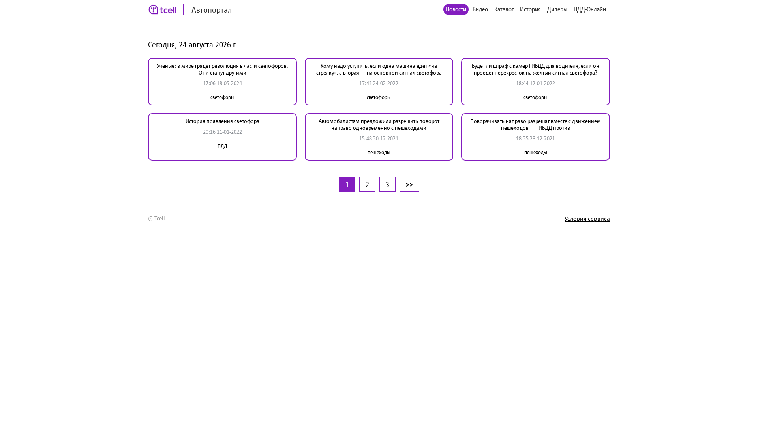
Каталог (504, 9)
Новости (456, 9)
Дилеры (557, 9)
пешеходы (379, 152)
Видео (480, 9)
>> (409, 184)
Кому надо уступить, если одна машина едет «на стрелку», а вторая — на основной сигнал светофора (379, 69)
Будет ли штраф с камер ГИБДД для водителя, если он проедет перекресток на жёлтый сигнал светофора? (535, 69)
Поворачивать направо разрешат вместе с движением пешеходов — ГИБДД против (535, 124)
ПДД (222, 146)
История (530, 9)
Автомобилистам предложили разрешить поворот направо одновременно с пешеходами (379, 124)
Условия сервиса (587, 218)
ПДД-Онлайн (590, 9)
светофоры (222, 97)
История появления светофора (222, 121)
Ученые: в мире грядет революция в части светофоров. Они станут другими (222, 69)
